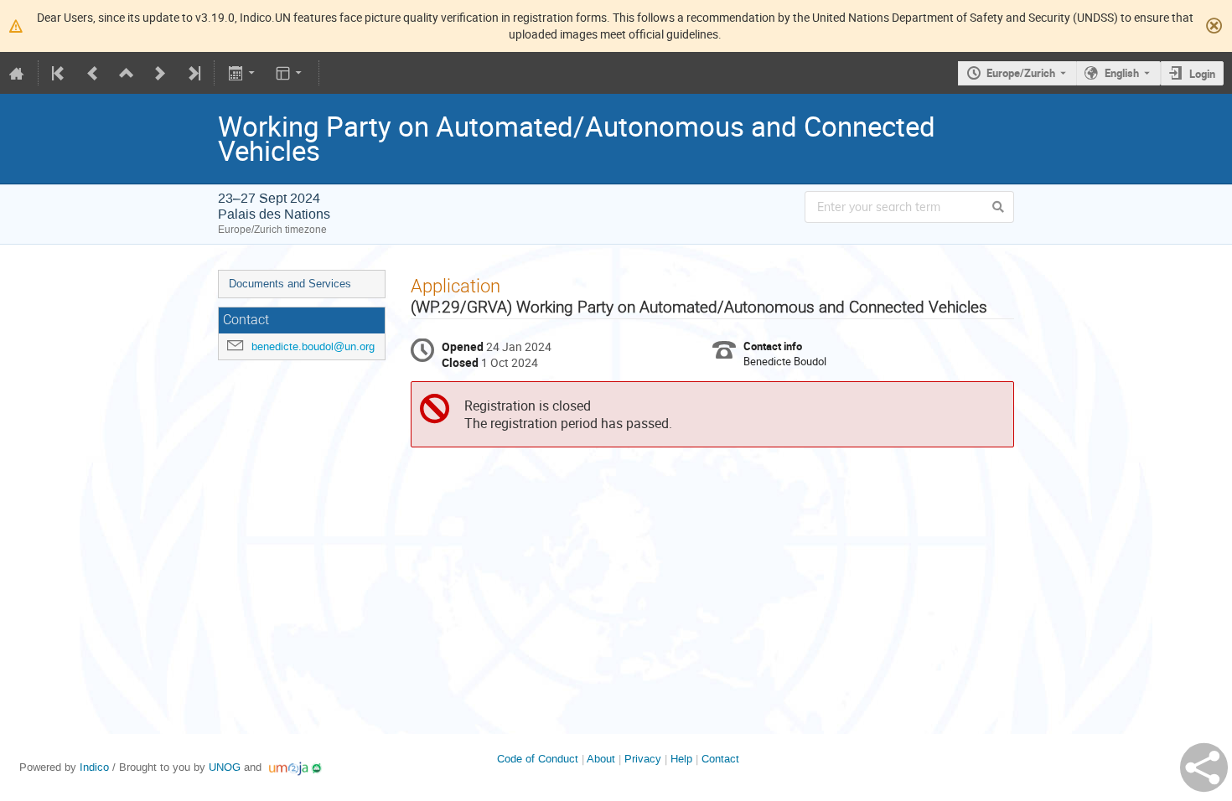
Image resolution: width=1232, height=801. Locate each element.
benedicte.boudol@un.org (313, 346)
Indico (94, 767)
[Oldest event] (59, 73)
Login (1202, 73)
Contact (720, 759)
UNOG (225, 767)
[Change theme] (290, 73)
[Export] (243, 73)
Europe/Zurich (1020, 72)
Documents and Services (290, 283)
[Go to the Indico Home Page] (17, 73)
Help (681, 759)
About (601, 759)
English (1122, 72)
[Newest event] (193, 73)
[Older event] (93, 73)
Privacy (642, 759)
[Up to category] (126, 73)
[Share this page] (1204, 767)
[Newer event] (160, 73)
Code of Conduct (537, 759)
